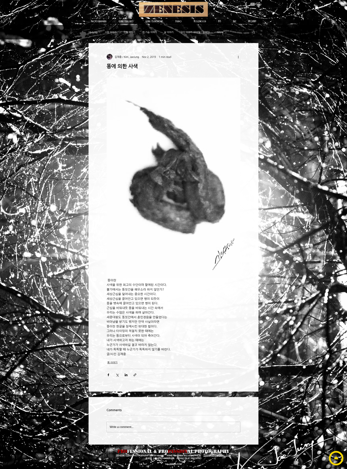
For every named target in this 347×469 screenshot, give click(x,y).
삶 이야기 (169, 32)
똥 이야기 (112, 362)
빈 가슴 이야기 (149, 32)
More (220, 32)
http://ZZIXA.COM (173, 464)
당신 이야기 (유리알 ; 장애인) (195, 32)
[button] (98, 21)
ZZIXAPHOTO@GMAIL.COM (217, 455)
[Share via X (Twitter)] (117, 375)
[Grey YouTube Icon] (252, 4)
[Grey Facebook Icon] (246, 4)
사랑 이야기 (110, 32)
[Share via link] (135, 375)
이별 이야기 (129, 32)
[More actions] (238, 57)
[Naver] (259, 4)
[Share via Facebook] (108, 375)
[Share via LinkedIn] (126, 375)
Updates (93, 32)
